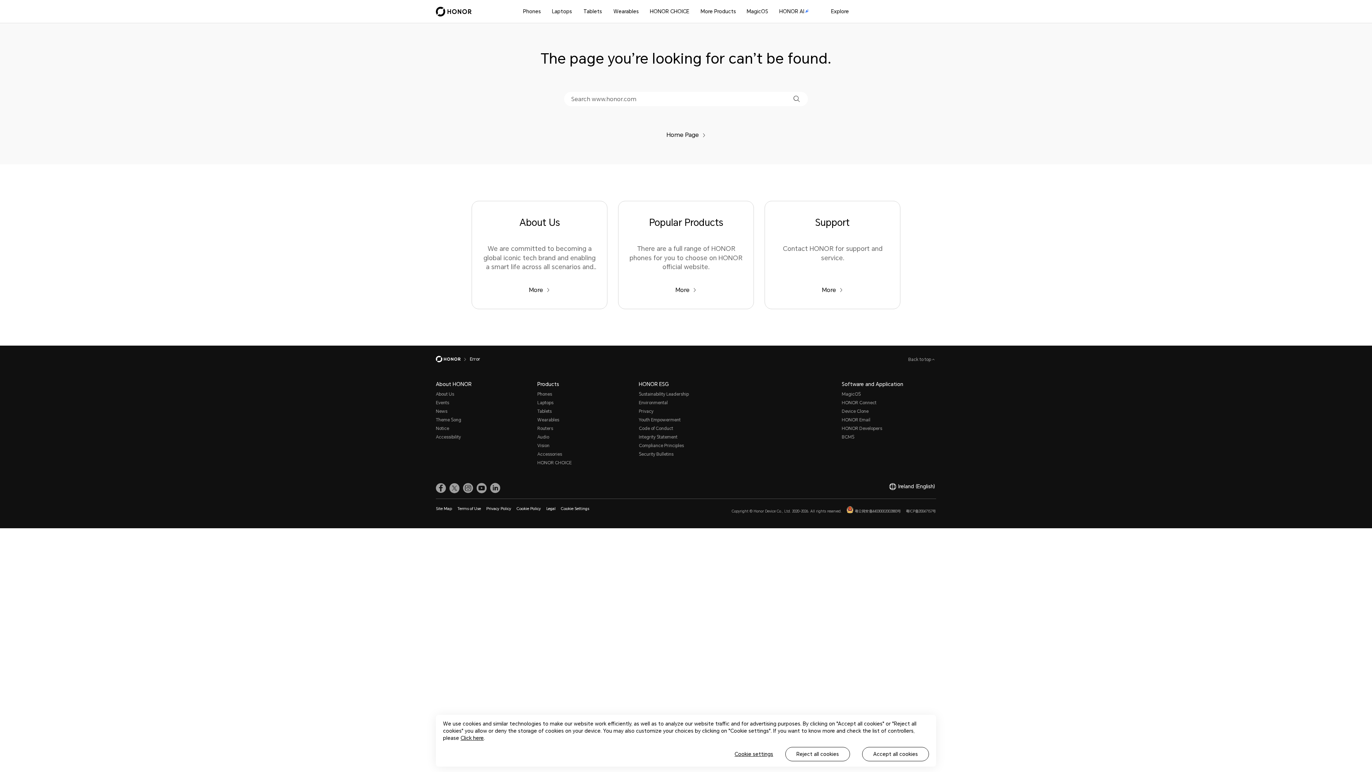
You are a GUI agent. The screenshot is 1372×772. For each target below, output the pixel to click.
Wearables (626, 11)
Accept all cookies (895, 754)
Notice (442, 428)
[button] (797, 99)
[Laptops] (575, 12)
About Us (445, 394)
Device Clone (855, 411)
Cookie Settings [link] (575, 508)
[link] (441, 488)
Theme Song (448, 419)
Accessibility (448, 437)
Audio (543, 437)
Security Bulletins (656, 454)
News (441, 411)
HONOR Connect (859, 402)
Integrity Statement (658, 437)
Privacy (646, 411)
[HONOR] (453, 359)
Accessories (549, 454)
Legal (551, 508)
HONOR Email (856, 419)
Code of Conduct (656, 428)
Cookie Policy (529, 508)
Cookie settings (754, 754)
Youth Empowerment (660, 419)
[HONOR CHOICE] (692, 12)
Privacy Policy (498, 508)
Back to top (920, 359)
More (536, 290)
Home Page (682, 135)
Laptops (562, 11)
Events (442, 402)
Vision (543, 445)
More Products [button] (718, 11)
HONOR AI (791, 11)
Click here (472, 738)
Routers (545, 428)
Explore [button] (840, 11)
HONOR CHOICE (669, 11)
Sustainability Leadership (664, 394)
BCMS (848, 437)
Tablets (592, 11)
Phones (532, 11)
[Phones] (544, 12)
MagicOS (757, 11)
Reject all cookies (817, 754)
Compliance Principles (661, 445)
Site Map (444, 508)
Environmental (653, 402)
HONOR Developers (862, 428)
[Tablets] (605, 12)
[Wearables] (642, 12)
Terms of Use (469, 508)
